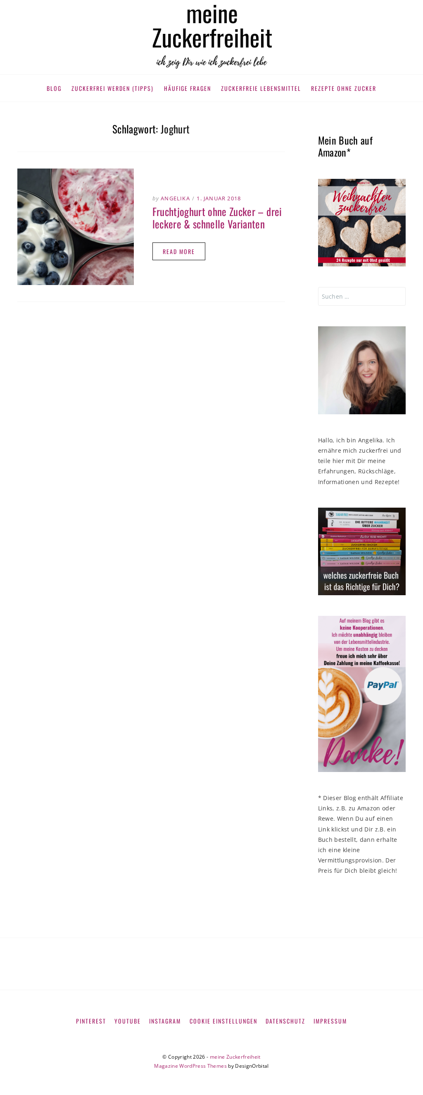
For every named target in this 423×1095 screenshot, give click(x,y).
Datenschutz (285, 1021)
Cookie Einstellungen (223, 1021)
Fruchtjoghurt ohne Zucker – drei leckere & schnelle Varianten (217, 217)
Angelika (175, 198)
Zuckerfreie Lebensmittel (261, 88)
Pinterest (91, 1021)
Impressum (330, 1021)
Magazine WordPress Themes (190, 1065)
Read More (179, 251)
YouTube (127, 1021)
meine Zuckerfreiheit (235, 1056)
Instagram (165, 1021)
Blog (54, 88)
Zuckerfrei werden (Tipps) (112, 88)
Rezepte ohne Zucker (343, 88)
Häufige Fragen (187, 88)
